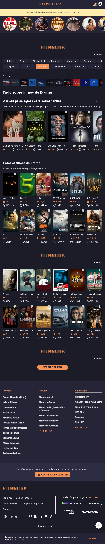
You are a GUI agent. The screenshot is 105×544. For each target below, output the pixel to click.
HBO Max (79, 412)
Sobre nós (7, 497)
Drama (42, 66)
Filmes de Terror (47, 402)
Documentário (60, 66)
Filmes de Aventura (48, 425)
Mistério (96, 66)
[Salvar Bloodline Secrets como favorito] (32, 306)
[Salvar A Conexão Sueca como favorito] (99, 174)
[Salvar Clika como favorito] (66, 306)
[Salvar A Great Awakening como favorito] (15, 210)
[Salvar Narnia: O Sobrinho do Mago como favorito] (15, 174)
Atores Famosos (11, 443)
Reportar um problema (35, 503)
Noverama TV (82, 397)
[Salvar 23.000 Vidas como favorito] (66, 174)
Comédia (71, 61)
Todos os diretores (12, 453)
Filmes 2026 (9, 412)
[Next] (100, 101)
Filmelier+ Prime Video (86, 407)
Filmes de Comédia (48, 415)
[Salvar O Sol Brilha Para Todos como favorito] (21, 112)
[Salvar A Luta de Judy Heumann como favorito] (32, 210)
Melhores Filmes (11, 417)
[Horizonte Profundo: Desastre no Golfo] (41, 24)
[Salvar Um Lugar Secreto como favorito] (43, 112)
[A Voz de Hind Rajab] (26, 24)
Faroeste (79, 66)
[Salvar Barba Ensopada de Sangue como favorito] (66, 270)
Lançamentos (9, 407)
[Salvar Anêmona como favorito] (15, 270)
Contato (7, 509)
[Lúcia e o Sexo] (89, 24)
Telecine (79, 417)
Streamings (81, 390)
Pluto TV (79, 422)
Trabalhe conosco (23, 497)
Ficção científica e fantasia (46, 61)
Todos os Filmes (11, 433)
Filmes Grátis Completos (15, 427)
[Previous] (96, 101)
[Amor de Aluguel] (10, 24)
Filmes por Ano (10, 448)
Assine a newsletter (54, 474)
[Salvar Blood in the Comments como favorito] (15, 306)
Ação (9, 61)
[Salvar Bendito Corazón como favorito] (99, 270)
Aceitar (93, 538)
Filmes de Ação (46, 397)
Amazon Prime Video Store (88, 402)
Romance (88, 61)
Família (27, 66)
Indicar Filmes (10, 402)
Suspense (11, 66)
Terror (22, 61)
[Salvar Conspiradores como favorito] (82, 306)
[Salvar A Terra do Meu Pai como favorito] (82, 210)
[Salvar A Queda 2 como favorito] (66, 210)
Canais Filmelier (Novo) (14, 397)
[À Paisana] (73, 24)
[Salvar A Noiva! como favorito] (49, 210)
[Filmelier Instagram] (30, 517)
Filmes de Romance (49, 420)
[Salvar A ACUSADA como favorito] (82, 174)
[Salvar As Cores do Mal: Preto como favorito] (32, 270)
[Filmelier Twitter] (41, 517)
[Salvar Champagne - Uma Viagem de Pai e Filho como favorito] (49, 306)
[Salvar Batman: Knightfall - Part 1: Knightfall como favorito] (82, 270)
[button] (52, 92)
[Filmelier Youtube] (46, 517)
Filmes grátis (37, 12)
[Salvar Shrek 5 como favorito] (32, 174)
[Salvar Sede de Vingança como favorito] (88, 112)
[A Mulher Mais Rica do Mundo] (57, 24)
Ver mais (43, 430)
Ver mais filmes (52, 367)
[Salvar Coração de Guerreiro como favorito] (99, 306)
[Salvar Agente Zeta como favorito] (99, 210)
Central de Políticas (17, 539)
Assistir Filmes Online (13, 422)
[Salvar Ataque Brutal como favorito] (49, 270)
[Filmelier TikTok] (51, 517)
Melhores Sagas (11, 438)
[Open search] (98, 525)
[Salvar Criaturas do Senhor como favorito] (66, 112)
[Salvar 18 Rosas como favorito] (49, 174)
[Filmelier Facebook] (35, 517)
